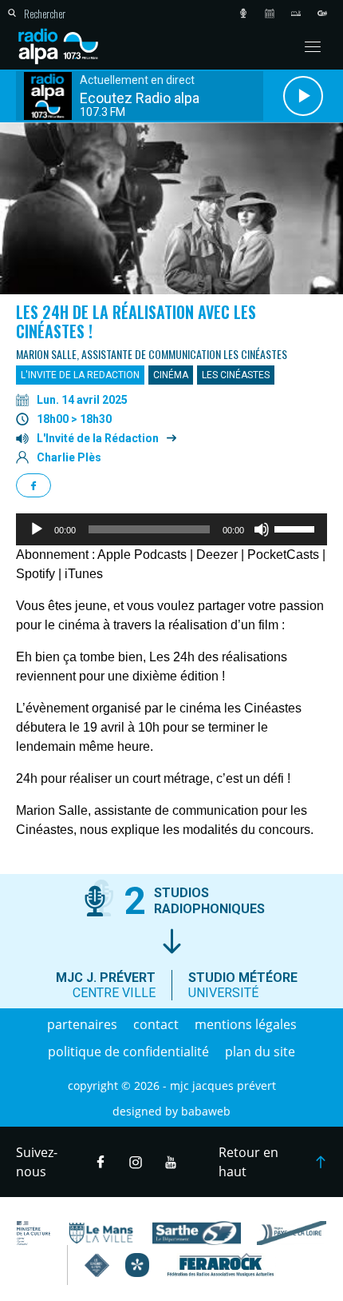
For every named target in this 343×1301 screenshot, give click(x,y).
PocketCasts (283, 554)
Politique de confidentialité (128, 1051)
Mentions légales (246, 1024)
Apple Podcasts (142, 554)
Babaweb (206, 1111)
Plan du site (260, 1051)
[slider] (296, 527)
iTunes (84, 574)
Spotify (35, 574)
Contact (156, 1024)
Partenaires (82, 1024)
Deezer (217, 554)
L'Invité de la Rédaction (98, 438)
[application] (171, 529)
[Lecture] (37, 529)
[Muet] (262, 529)
